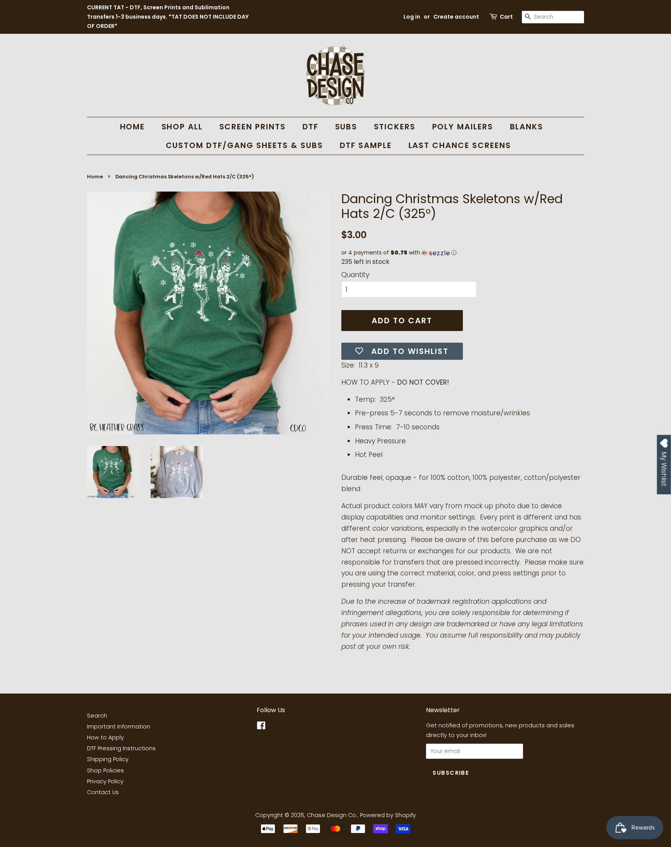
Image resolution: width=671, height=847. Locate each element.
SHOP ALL (182, 126)
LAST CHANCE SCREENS (460, 145)
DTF (310, 126)
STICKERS (395, 126)
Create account (456, 17)
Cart (506, 17)
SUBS (346, 126)
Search (97, 716)
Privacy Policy (105, 781)
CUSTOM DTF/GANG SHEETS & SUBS (244, 145)
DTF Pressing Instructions (121, 748)
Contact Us (103, 792)
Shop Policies (105, 770)
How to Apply (105, 737)
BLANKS (527, 126)
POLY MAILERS (463, 126)
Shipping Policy (108, 759)
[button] (462, 253)
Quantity (355, 274)
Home (95, 176)
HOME (132, 126)
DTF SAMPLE (366, 145)
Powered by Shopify (388, 815)
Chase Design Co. (332, 815)
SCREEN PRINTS (252, 126)
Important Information (118, 726)
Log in (411, 17)
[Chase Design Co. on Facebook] (261, 727)
